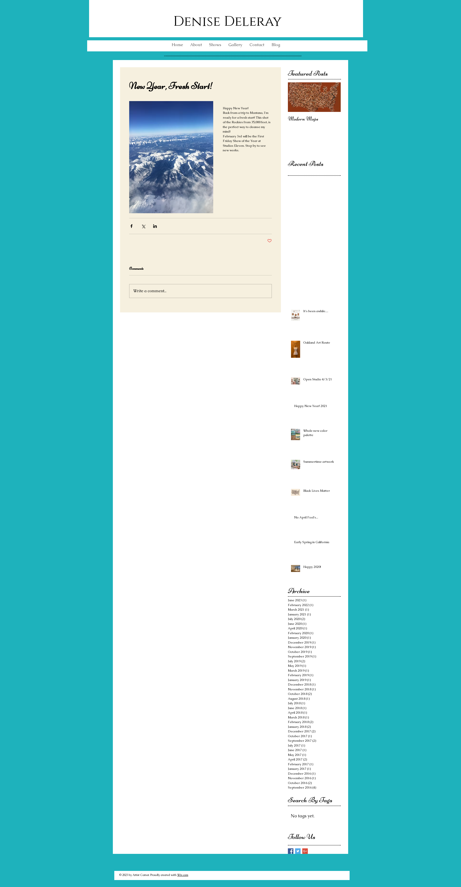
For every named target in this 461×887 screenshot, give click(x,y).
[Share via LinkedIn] (155, 226)
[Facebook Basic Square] (290, 851)
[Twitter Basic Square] (298, 851)
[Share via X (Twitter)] (143, 226)
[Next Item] (333, 97)
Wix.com (182, 875)
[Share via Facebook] (131, 226)
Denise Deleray (227, 21)
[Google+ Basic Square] (305, 851)
